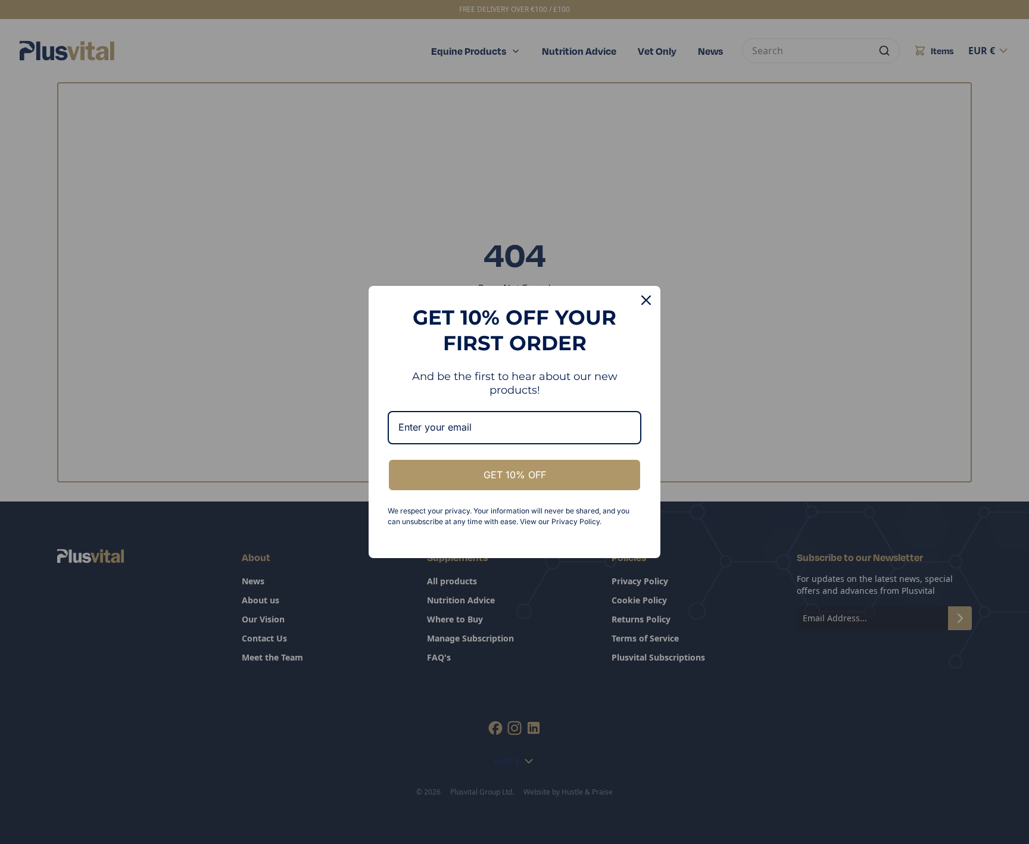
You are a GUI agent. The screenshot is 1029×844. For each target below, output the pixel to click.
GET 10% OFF (515, 475)
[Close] (646, 300)
